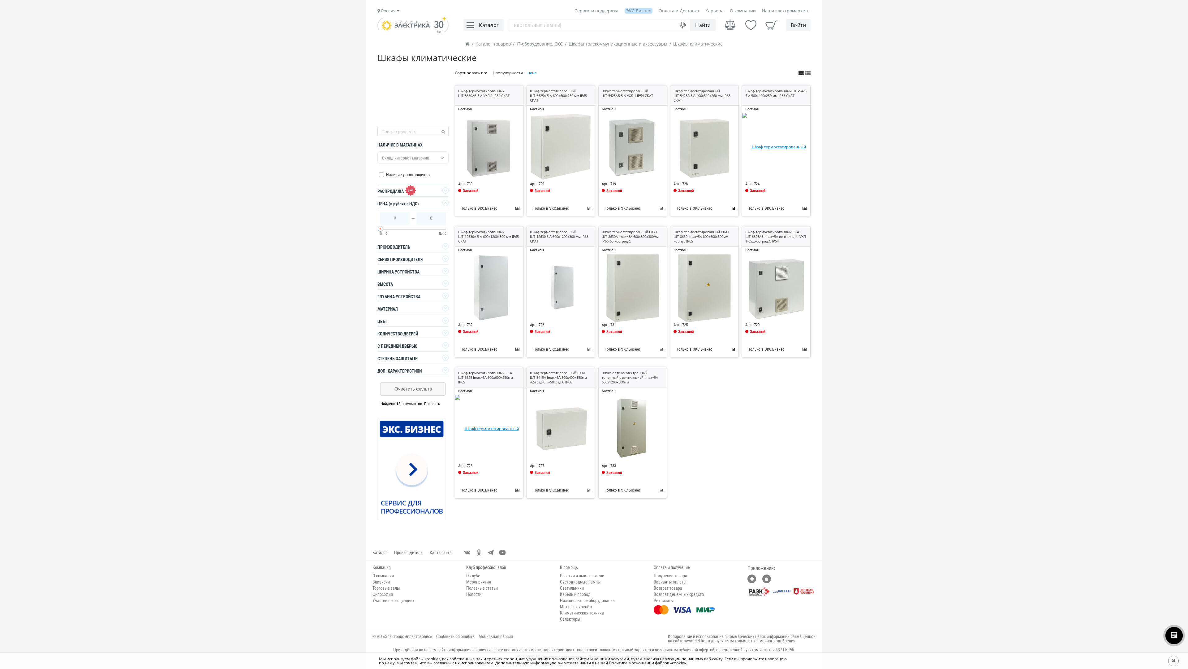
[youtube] (502, 552)
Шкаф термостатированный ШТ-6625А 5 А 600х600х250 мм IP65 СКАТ (558, 96)
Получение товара (670, 575)
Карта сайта (441, 552)
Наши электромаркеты (786, 11)
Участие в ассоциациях (393, 600)
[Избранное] (751, 25)
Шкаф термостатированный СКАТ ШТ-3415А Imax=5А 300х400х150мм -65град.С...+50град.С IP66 (558, 377)
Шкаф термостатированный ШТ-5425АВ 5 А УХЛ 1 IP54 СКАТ (627, 93)
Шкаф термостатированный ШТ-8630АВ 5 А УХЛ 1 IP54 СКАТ (484, 93)
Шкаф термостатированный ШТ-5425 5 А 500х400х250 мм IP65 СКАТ (776, 93)
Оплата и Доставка (679, 11)
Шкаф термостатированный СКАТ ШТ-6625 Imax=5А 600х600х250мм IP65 (486, 377)
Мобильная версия (496, 636)
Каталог (379, 552)
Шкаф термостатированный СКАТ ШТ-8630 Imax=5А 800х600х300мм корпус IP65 (701, 236)
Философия (382, 594)
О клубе (473, 575)
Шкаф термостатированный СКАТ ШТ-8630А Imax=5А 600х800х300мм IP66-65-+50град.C (630, 236)
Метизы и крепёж (576, 606)
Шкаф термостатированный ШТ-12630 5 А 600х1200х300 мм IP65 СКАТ (559, 236)
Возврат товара (668, 588)
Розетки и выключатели (582, 575)
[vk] (467, 552)
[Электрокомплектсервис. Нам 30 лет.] (413, 31)
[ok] (479, 552)
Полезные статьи (482, 588)
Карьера (714, 11)
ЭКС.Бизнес (638, 11)
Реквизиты (664, 600)
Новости (473, 594)
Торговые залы (386, 588)
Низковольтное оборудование (587, 600)
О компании (743, 11)
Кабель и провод (575, 594)
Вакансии (381, 581)
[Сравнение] (730, 25)
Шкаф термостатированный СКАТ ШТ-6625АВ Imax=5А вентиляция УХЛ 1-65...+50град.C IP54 (775, 236)
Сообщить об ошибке (455, 636)
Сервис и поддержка (596, 11)
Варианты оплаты (670, 581)
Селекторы (570, 619)
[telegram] (491, 552)
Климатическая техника (582, 612)
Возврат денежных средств (679, 594)
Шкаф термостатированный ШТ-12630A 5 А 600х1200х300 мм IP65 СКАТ (488, 236)
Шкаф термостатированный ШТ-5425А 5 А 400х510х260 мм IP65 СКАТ (702, 96)
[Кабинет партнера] (412, 469)
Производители (408, 552)
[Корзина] (771, 25)
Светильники (572, 588)
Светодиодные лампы (580, 581)
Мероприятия (478, 581)
